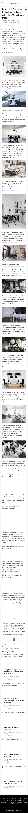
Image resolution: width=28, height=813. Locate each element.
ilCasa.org (14, 3)
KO (20, 800)
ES (26, 802)
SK (21, 802)
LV (22, 800)
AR (2, 798)
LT (24, 800)
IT (17, 800)
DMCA (13, 797)
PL (10, 802)
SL (23, 802)
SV (12, 804)
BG (4, 798)
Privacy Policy (20, 797)
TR (14, 804)
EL (5, 800)
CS (7, 798)
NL (15, 798)
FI (20, 798)
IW (7, 800)
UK (17, 804)
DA (12, 798)
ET (18, 798)
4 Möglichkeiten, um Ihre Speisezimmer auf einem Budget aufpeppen (14, 701)
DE (25, 798)
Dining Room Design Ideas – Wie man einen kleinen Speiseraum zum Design (14, 672)
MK (2, 802)
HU (10, 800)
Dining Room (10, 679)
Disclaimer (6, 797)
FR (22, 798)
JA (15, 800)
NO (5, 802)
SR (18, 802)
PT (8, 802)
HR (10, 798)
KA (2, 800)
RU (15, 802)
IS (12, 800)
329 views (6, 648)
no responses (15, 648)
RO (13, 802)
